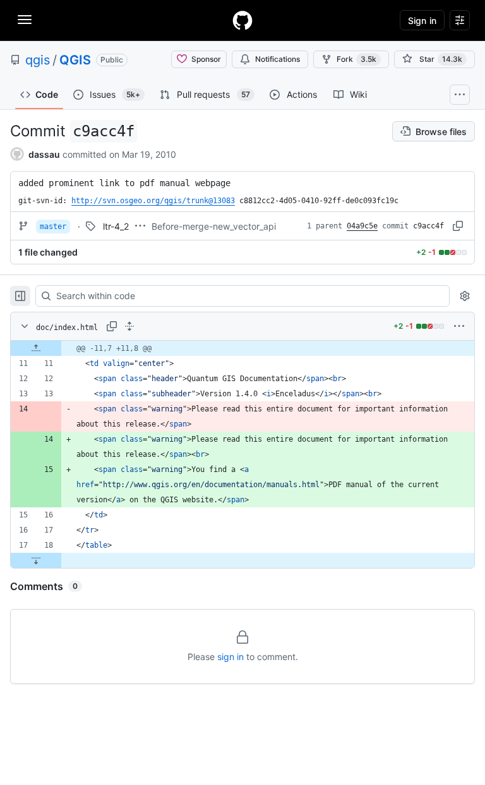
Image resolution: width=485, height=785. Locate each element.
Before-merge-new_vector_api (214, 226)
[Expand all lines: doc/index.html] (129, 326)
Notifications (277, 59)
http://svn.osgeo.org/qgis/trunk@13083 (153, 200)
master (53, 226)
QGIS (75, 60)
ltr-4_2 (116, 226)
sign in (230, 656)
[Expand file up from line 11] (36, 348)
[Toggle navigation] (24, 19)
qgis (37, 60)
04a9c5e (362, 225)
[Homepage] (242, 20)
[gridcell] (242, 348)
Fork (356, 59)
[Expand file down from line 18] (36, 560)
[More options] (459, 326)
